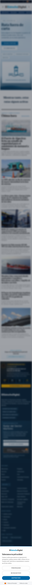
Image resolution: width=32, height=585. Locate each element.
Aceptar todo (16, 578)
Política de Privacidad (12, 583)
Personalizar (16, 568)
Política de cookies (24, 583)
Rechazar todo (16, 573)
